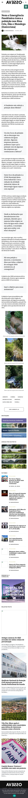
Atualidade (5, 11)
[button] (26, 7)
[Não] (26, 793)
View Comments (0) (14, 409)
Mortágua (17, 399)
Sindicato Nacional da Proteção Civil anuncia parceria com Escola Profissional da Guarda (13, 682)
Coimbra (12, 396)
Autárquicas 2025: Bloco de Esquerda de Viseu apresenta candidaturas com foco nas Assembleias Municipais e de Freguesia (17, 512)
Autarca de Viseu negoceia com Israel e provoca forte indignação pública (17, 566)
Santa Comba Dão (7, 402)
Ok (14, 795)
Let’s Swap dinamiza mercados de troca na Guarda (15, 540)
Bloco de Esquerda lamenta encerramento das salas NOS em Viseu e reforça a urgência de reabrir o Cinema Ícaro (17, 496)
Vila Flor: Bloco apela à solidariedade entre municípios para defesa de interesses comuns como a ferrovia (14, 726)
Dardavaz (20, 396)
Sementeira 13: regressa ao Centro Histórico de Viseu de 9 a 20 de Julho (17, 527)
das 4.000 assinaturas (13, 98)
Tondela (17, 402)
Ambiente (5, 396)
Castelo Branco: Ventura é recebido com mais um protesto (14, 767)
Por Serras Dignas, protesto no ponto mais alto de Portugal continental (16, 481)
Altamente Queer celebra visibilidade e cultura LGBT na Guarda (17, 553)
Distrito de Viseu (7, 399)
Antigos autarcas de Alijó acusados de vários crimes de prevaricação (13, 640)
